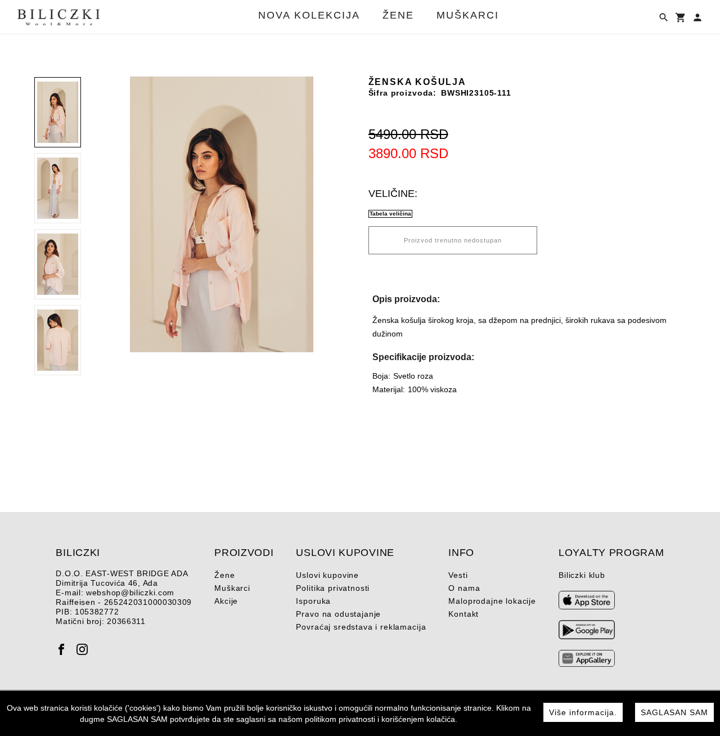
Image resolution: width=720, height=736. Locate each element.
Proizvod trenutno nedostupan (453, 240)
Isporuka (313, 600)
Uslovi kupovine (327, 575)
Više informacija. (583, 712)
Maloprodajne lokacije (492, 600)
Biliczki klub (582, 575)
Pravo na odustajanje (338, 613)
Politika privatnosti (333, 588)
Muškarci (467, 15)
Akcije (226, 600)
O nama (464, 588)
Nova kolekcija (309, 15)
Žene (398, 15)
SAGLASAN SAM (674, 712)
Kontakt (463, 613)
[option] (221, 214)
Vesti (457, 575)
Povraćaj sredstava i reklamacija (361, 626)
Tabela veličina (390, 213)
